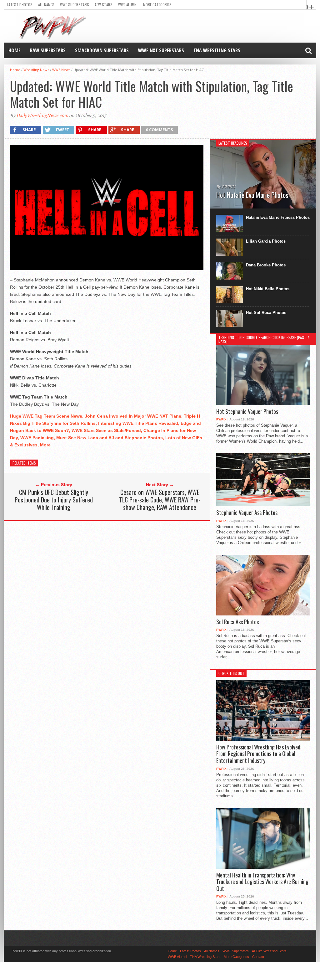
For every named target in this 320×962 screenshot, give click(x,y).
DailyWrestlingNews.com (42, 115)
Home (14, 50)
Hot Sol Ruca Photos (266, 312)
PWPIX (221, 419)
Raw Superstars (48, 50)
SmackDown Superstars (102, 50)
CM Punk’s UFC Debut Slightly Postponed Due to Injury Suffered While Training (54, 499)
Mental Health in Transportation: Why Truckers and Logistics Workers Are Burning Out (262, 882)
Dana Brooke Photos (266, 265)
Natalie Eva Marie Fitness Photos (278, 217)
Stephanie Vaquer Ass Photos (247, 512)
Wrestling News (36, 69)
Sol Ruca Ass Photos (237, 622)
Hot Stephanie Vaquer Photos (247, 411)
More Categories (157, 4)
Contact (258, 957)
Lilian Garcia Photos (266, 241)
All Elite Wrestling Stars (269, 951)
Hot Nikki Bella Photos (267, 288)
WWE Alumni (128, 4)
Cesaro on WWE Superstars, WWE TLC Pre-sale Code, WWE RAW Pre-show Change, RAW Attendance (159, 499)
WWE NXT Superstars (161, 50)
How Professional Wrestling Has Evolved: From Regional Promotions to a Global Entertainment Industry (258, 754)
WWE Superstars (74, 4)
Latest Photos (19, 4)
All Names (46, 4)
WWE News (61, 69)
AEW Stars (103, 4)
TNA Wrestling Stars (216, 50)
